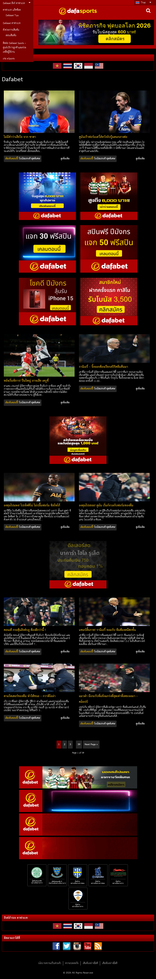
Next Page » (91, 744)
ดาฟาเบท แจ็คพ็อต (12, 10)
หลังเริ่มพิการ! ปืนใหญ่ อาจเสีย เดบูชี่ (26, 381)
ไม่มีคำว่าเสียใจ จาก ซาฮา (20, 137)
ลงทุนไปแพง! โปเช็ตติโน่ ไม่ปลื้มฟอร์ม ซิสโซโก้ (32, 505)
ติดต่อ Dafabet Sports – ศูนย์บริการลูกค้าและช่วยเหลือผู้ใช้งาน (14, 47)
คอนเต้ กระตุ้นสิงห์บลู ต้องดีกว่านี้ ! (25, 630)
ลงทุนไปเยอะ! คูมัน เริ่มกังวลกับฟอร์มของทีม (106, 505)
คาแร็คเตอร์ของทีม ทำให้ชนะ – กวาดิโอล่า (30, 696)
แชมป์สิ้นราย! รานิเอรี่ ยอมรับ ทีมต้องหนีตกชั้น (107, 630)
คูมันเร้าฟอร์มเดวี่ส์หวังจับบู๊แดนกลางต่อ (103, 137)
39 (79, 744)
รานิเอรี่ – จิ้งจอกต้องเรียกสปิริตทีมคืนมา (103, 367)
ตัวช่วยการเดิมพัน (11, 30)
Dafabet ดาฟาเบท (12, 23)
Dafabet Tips (12, 15)
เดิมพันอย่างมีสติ (90, 963)
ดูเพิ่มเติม (65, 158)
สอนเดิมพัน (11, 35)
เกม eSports (9, 58)
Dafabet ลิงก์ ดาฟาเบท (14, 3)
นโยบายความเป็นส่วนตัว (49, 963)
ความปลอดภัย (72, 963)
